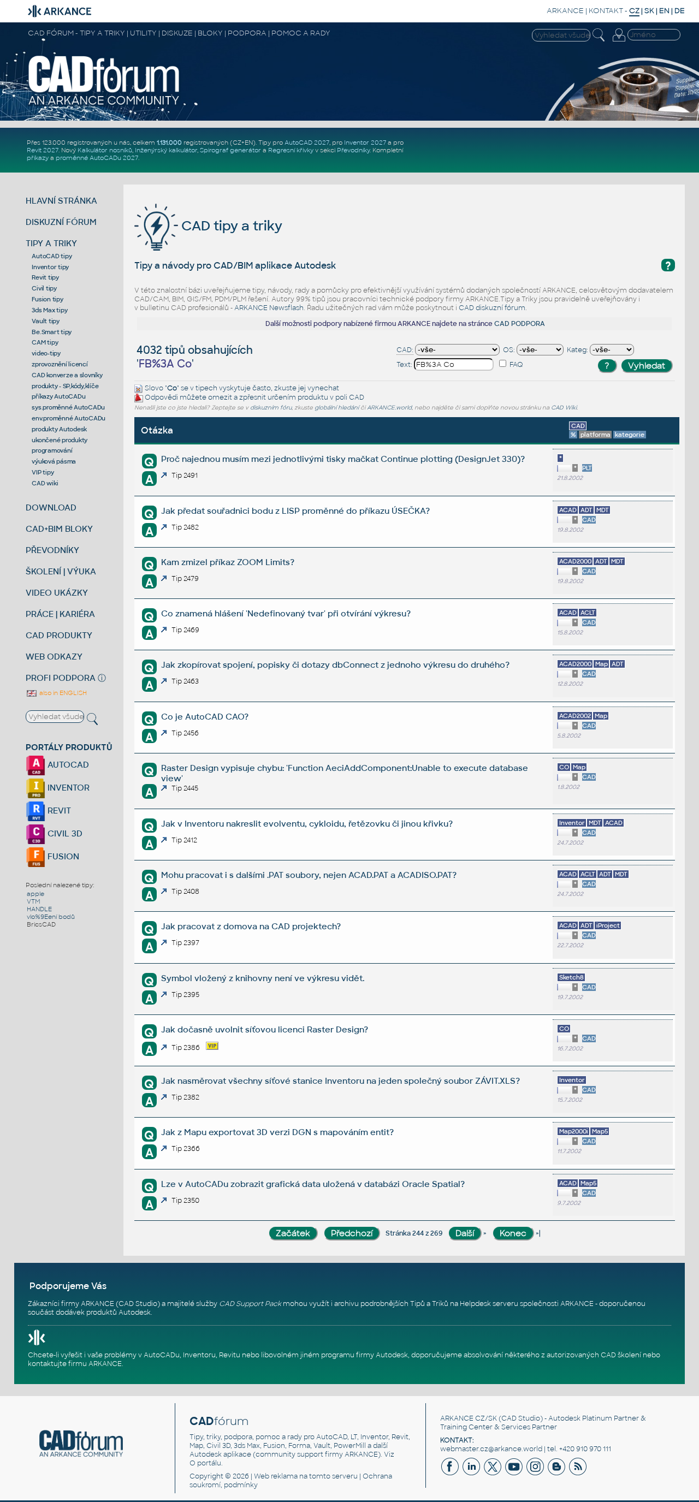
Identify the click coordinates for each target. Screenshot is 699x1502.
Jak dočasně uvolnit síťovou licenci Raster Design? (264, 1029)
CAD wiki (45, 483)
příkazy (38, 158)
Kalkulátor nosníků (105, 150)
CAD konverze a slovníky (67, 375)
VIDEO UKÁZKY (57, 592)
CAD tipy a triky (230, 225)
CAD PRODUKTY (59, 635)
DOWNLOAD (51, 507)
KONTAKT (606, 10)
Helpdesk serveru (489, 1303)
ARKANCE (565, 10)
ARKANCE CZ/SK (468, 1418)
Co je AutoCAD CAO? (204, 716)
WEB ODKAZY (54, 656)
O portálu (205, 1463)
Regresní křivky (290, 150)
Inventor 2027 (365, 142)
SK (649, 10)
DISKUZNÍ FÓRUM (61, 222)
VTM (33, 901)
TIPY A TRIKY (51, 243)
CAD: (404, 350)
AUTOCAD (67, 764)
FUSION (62, 856)
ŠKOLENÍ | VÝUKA (61, 571)
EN (664, 10)
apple (35, 894)
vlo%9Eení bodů (51, 917)
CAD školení (621, 1355)
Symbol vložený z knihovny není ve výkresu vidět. (262, 978)
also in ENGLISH (62, 693)
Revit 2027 (42, 150)
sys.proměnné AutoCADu (68, 407)
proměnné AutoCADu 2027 (97, 158)
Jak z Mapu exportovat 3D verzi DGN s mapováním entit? (277, 1132)
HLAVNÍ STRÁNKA (61, 200)
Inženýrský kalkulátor (166, 150)
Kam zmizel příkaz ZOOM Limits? (227, 562)
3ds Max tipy (49, 310)
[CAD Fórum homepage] (104, 104)
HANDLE (39, 909)
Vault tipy (46, 321)
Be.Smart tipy (52, 332)
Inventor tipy (50, 267)
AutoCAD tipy (52, 256)
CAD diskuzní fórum (492, 308)
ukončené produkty (59, 440)
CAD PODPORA (519, 323)
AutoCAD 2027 (307, 142)
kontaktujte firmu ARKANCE (75, 1363)
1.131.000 (169, 142)
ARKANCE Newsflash (269, 308)
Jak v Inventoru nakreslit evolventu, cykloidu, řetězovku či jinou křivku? (307, 823)
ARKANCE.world (389, 407)
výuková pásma (54, 461)
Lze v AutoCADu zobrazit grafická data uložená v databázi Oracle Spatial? (313, 1184)
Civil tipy (44, 288)
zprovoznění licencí (59, 364)
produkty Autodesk (59, 429)
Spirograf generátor (230, 150)
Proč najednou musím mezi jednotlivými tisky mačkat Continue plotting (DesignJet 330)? (343, 459)
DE (679, 10)
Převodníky (353, 150)
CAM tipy (45, 342)
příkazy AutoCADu (58, 396)
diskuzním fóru (271, 407)
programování (52, 450)
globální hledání (337, 407)
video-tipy (46, 353)
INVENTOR (67, 787)
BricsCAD (41, 924)
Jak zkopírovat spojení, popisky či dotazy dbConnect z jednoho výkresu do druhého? (335, 665)
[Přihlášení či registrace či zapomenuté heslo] (618, 41)
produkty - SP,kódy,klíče (65, 386)
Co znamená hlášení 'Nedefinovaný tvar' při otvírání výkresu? (286, 613)
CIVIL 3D (63, 833)
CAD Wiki (564, 407)
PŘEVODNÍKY (52, 550)
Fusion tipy (47, 299)
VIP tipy (43, 472)
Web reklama (276, 1476)
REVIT (58, 810)
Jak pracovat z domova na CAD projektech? (251, 926)
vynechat (323, 388)
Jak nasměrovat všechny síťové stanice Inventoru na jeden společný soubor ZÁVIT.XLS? (340, 1081)
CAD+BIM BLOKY (59, 529)
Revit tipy (45, 277)
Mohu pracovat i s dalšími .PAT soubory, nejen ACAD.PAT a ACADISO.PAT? (309, 875)
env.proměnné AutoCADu (68, 418)
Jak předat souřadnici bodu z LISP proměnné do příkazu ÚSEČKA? (295, 511)
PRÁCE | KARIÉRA (60, 614)
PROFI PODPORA (61, 678)
